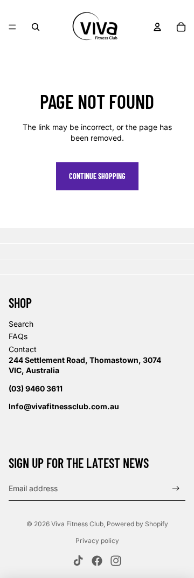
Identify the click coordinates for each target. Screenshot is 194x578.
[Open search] (35, 27)
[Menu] (12, 27)
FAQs (18, 336)
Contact (23, 349)
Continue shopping (97, 176)
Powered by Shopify (137, 524)
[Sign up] (176, 488)
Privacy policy (97, 540)
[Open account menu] (157, 27)
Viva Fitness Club (77, 524)
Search (21, 323)
